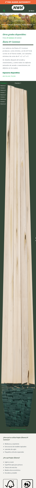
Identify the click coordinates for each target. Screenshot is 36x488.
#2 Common (18, 38)
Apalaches (17, 25)
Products (10, 25)
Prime (4, 38)
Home (3, 25)
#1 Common (10, 38)
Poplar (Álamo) (27, 25)
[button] (31, 11)
